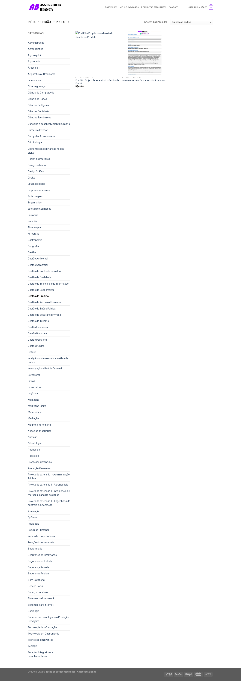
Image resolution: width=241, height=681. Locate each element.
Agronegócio (35, 55)
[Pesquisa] (182, 7)
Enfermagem (35, 196)
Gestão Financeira (38, 327)
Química (32, 517)
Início (32, 22)
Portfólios (111, 7)
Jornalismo (34, 374)
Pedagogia (34, 449)
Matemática (34, 412)
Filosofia (32, 221)
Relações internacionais (41, 542)
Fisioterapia (34, 227)
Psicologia (33, 511)
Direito (31, 177)
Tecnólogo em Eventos (40, 639)
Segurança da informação (42, 555)
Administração (36, 42)
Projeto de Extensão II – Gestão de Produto (143, 80)
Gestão (32, 252)
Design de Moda (37, 165)
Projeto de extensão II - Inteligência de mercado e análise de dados (49, 493)
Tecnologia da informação (42, 627)
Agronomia (34, 61)
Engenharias (35, 202)
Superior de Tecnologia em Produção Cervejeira (48, 619)
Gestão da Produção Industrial (44, 271)
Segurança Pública (38, 573)
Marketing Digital (37, 406)
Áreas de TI (34, 67)
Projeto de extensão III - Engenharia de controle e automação (49, 503)
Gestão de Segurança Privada (44, 314)
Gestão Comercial (38, 265)
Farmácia (33, 215)
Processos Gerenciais (40, 462)
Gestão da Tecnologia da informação (48, 283)
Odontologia (34, 443)
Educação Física (36, 183)
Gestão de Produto (38, 296)
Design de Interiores (39, 158)
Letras (31, 381)
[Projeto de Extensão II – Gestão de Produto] (144, 53)
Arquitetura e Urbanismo (41, 74)
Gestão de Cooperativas (41, 289)
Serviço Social (35, 586)
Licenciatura (34, 387)
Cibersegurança (37, 86)
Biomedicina (34, 80)
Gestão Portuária (37, 339)
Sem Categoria (36, 579)
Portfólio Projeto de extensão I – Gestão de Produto (97, 81)
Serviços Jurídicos (38, 592)
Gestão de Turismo (38, 321)
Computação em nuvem (41, 136)
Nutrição (32, 437)
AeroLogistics (35, 49)
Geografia (33, 246)
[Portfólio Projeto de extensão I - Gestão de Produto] (97, 53)
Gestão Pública (36, 345)
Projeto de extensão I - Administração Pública (49, 476)
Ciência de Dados (37, 99)
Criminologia (35, 142)
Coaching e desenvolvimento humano (49, 123)
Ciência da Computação (41, 92)
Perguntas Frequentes (153, 7)
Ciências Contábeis (38, 111)
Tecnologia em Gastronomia (43, 633)
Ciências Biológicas (38, 105)
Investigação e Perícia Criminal (45, 368)
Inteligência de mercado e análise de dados (48, 360)
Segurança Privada (38, 567)
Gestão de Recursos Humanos (44, 302)
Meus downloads (129, 7)
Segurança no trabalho (40, 561)
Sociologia (33, 611)
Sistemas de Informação (41, 598)
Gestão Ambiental (38, 258)
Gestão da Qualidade (39, 277)
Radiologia (33, 523)
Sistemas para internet (40, 604)
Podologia (33, 455)
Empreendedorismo (39, 190)
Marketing (33, 399)
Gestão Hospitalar (38, 333)
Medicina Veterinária (39, 424)
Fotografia (33, 233)
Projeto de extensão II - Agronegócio (48, 484)
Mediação (33, 418)
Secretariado (35, 548)
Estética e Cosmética (39, 208)
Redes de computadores (41, 536)
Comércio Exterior (38, 130)
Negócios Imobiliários (39, 430)
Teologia (32, 646)
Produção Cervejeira (39, 468)
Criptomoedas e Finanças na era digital (46, 150)
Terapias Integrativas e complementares (40, 654)
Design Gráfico (36, 171)
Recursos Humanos (38, 529)
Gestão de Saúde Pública (42, 308)
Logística (33, 393)
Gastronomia (35, 240)
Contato (173, 7)
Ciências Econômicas (39, 117)
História (32, 352)
